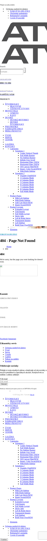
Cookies (4, 540)
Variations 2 (19, 173)
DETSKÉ (9, 117)
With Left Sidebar (22, 198)
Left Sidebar (20, 223)
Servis (7, 352)
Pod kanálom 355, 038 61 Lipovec (11, 303)
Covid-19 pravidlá (17, 18)
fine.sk (32, 395)
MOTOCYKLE (11, 111)
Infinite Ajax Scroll (27, 160)
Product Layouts (16, 207)
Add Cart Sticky (24, 203)
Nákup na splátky (12, 359)
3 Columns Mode (27, 178)
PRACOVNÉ (15, 106)
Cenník (8, 354)
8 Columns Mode (27, 189)
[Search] (25, 70)
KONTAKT (10, 146)
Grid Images (20, 212)
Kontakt (8, 361)
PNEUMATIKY (11, 126)
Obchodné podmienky (19, 13)
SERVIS (8, 137)
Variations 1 (19, 151)
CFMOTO (14, 113)
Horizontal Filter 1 (29, 162)
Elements (13, 229)
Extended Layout (22, 209)
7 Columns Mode (27, 187)
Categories (14, 149)
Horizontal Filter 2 (29, 164)
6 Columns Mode (27, 185)
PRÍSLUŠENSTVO (13, 131)
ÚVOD (8, 135)
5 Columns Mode (27, 182)
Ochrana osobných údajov (17, 9)
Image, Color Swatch (30, 169)
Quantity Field (28, 176)
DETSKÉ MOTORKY (19, 120)
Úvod (7, 350)
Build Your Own (24, 225)
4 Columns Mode (27, 180)
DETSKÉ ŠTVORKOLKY (17, 123)
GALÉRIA (9, 144)
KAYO (13, 115)
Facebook (4, 339)
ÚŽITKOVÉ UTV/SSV (19, 109)
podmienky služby (16, 391)
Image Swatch (23, 205)
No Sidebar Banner (27, 158)
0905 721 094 (4, 313)
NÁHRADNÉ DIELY (14, 129)
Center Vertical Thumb (29, 153)
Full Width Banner (27, 155)
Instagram (12, 339)
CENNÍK (9, 140)
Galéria (8, 357)
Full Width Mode (27, 191)
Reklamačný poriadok (18, 16)
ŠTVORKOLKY (12, 104)
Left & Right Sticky (23, 218)
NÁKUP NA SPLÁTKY (20, 11)
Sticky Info (19, 216)
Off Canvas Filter (29, 167)
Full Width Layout (22, 214)
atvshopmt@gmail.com (8, 322)
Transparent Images (22, 220)
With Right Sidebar (27, 171)
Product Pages (15, 196)
